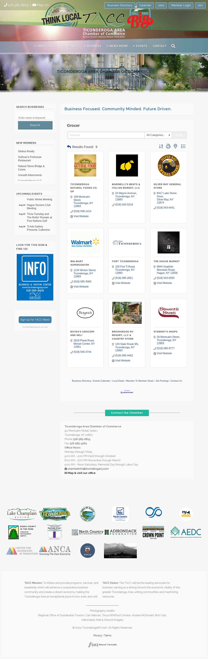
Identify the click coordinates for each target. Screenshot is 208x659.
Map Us (43, 5)
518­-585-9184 (78, 443)
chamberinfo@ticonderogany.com (88, 468)
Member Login (181, 5)
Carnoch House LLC (30, 177)
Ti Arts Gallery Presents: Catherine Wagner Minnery (38, 226)
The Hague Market (167, 261)
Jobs (161, 5)
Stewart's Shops (165, 331)
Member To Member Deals (140, 381)
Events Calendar (101, 381)
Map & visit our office (82, 473)
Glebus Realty (26, 147)
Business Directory (119, 5)
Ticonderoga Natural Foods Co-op (84, 188)
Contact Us (176, 381)
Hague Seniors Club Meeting (39, 203)
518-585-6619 (18, 5)
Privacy (97, 635)
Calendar (145, 5)
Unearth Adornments (30, 171)
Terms (107, 635)
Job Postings (162, 381)
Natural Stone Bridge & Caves (31, 164)
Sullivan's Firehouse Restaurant (30, 155)
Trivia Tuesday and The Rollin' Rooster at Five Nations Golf (39, 213)
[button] (69, 147)
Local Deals (118, 381)
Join (200, 5)
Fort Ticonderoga (125, 261)
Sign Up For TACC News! (35, 319)
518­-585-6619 (81, 439)
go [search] (180, 135)
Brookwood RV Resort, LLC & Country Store (123, 335)
